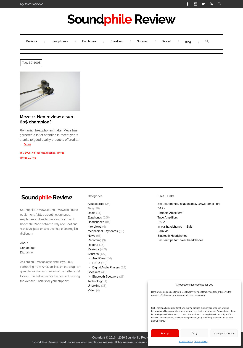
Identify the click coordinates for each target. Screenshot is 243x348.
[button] (219, 4)
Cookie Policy (186, 341)
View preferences (224, 333)
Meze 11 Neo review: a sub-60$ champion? (47, 119)
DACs (96, 263)
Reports (93, 245)
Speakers (116, 41)
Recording (94, 240)
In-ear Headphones (44, 152)
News (91, 235)
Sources (142, 41)
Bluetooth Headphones (172, 235)
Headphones (59, 41)
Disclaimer (27, 252)
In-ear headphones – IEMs (174, 226)
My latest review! (31, 4)
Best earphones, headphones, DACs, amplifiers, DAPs (189, 206)
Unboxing (94, 285)
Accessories (96, 203)
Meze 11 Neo (28, 157)
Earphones (89, 41)
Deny (194, 333)
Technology (95, 281)
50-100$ (26, 152)
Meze (61, 152)
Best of (166, 41)
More (27, 144)
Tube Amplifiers (167, 217)
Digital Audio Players (106, 267)
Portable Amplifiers (170, 213)
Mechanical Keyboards (103, 231)
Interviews (94, 226)
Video (91, 290)
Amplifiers (99, 258)
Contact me (27, 248)
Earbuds (162, 231)
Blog (188, 42)
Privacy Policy (201, 341)
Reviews (31, 41)
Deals (91, 213)
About (24, 243)
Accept (165, 333)
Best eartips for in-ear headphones (180, 240)
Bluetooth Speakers (105, 276)
